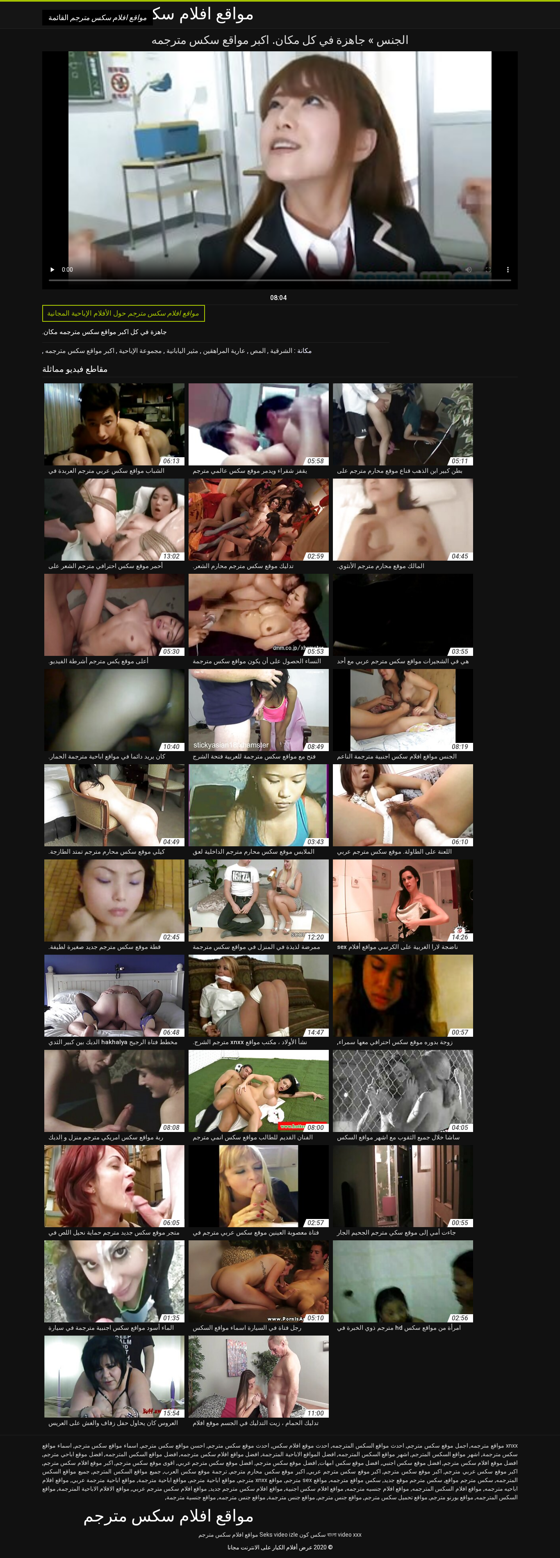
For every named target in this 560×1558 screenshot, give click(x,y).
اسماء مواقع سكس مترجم (106, 1445)
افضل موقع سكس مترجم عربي (215, 1462)
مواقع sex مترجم (306, 1480)
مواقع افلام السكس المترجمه (447, 1488)
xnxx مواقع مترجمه (494, 1445)
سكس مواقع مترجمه (355, 1480)
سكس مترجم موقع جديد (413, 1480)
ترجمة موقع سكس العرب (195, 1471)
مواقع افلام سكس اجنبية (314, 1488)
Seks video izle (279, 1534)
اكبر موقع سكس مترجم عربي (344, 1471)
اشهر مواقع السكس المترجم (446, 1454)
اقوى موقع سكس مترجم (145, 1462)
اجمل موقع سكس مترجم (437, 1445)
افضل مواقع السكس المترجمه (141, 1454)
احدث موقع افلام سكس (300, 1445)
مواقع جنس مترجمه (242, 1497)
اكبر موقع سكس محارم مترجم (267, 1471)
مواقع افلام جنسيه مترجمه (377, 1488)
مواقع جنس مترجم (340, 1497)
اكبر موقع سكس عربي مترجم (481, 1471)
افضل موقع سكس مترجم (286, 1462)
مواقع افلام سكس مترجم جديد (246, 1488)
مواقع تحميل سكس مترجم (396, 1497)
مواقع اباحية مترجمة (162, 1480)
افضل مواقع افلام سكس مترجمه (219, 1454)
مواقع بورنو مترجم (451, 1497)
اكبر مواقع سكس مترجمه (78, 351)
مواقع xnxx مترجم (260, 1480)
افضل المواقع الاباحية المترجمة (299, 1454)
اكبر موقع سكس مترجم (413, 1471)
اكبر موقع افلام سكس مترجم (78, 1462)
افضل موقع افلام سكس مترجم (481, 1462)
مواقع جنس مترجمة (291, 1497)
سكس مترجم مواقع (469, 1480)
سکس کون (312, 1534)
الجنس (391, 40)
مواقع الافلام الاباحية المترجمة (93, 1488)
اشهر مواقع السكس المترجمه (373, 1454)
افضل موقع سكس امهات (349, 1462)
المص (257, 351)
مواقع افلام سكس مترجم (228, 1534)
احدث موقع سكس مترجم (238, 1445)
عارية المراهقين (223, 351)
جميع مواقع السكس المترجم (127, 1471)
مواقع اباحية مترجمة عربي (103, 1480)
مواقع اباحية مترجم (212, 1480)
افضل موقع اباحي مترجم (73, 1454)
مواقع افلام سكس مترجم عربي (169, 1488)
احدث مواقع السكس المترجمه (368, 1445)
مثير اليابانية (181, 351)
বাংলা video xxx (344, 1534)
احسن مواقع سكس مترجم (173, 1445)
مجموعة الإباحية (139, 351)
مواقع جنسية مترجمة (191, 1497)
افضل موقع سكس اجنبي (411, 1462)
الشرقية (280, 351)
